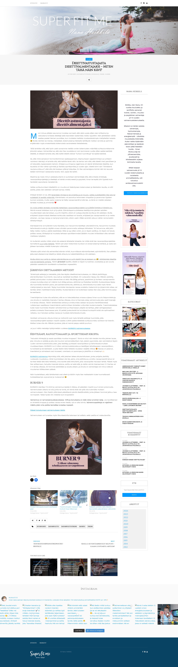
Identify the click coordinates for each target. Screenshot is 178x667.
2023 (125, 514)
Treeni (102, 74)
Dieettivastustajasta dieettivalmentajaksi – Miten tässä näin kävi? (132, 411)
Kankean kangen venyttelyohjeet (133, 459)
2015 (125, 540)
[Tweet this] (98, 80)
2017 (125, 533)
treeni (90, 526)
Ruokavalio (95, 74)
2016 (125, 537)
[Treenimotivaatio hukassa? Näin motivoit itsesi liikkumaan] (73, 498)
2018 (125, 530)
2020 (125, 524)
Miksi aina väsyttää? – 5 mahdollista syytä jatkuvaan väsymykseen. (132, 373)
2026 (125, 510)
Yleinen (107, 74)
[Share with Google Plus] (102, 80)
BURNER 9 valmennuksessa (79, 328)
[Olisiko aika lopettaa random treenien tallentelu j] (55, 614)
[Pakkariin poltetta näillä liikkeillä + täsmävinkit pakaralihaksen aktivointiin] (103, 498)
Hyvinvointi (72, 74)
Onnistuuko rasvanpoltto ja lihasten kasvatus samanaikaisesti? (132, 380)
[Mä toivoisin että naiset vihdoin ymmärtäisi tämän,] (78, 614)
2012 (125, 547)
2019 (125, 527)
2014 (125, 543)
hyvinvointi (41, 526)
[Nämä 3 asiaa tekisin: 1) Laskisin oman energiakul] (145, 614)
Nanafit (44, 3)
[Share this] (93, 80)
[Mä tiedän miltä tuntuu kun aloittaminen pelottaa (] (100, 614)
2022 (125, 517)
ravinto (82, 526)
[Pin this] (107, 80)
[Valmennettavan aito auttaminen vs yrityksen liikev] (123, 614)
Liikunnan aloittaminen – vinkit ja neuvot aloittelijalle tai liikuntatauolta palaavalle (133, 387)
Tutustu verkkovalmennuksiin (137, 193)
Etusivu (33, 3)
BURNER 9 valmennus (39, 356)
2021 (125, 520)
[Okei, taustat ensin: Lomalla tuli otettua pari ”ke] (10, 614)
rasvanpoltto (53, 526)
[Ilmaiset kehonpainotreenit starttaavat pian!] (44, 498)
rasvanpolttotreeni (84, 74)
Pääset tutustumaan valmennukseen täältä (47, 410)
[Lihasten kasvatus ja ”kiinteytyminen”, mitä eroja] (33, 614)
